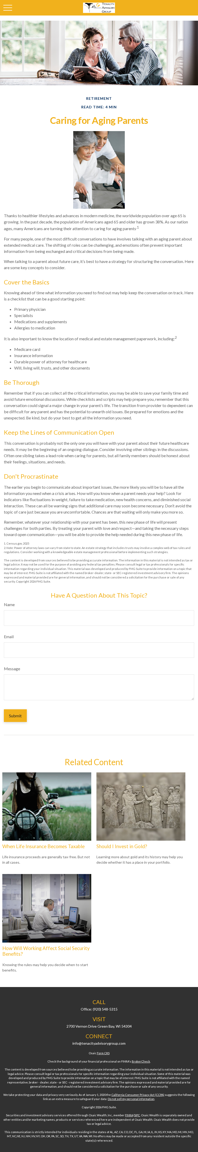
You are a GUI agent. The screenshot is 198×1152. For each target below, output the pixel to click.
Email (9, 636)
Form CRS (103, 1053)
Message (12, 668)
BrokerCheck (141, 1061)
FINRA (129, 1115)
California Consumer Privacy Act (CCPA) (137, 1094)
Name (9, 604)
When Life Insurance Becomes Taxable (43, 846)
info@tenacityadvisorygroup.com (99, 1043)
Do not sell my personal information (131, 1099)
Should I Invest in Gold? (121, 846)
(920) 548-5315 (105, 1009)
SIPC (137, 1115)
